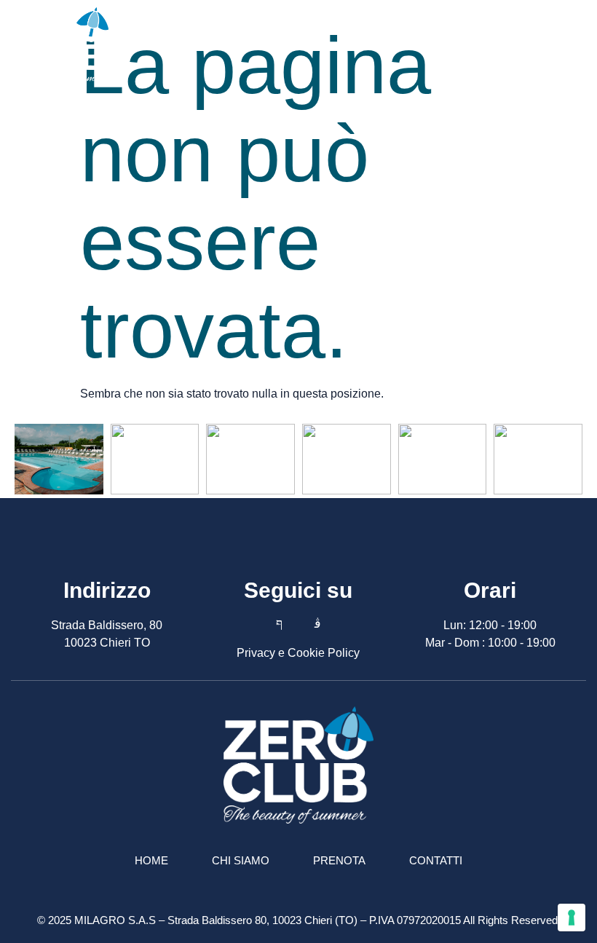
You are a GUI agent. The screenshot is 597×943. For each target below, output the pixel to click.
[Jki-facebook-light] (278, 623)
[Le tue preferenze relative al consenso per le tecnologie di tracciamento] (571, 917)
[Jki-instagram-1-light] (317, 623)
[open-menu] (578, 46)
